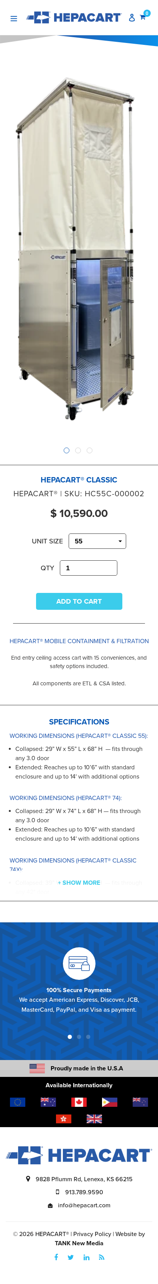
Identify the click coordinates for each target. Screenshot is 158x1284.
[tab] (67, 451)
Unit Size (47, 541)
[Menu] (14, 17)
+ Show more (79, 883)
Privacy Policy (92, 1234)
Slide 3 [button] (89, 450)
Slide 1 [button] (66, 450)
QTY (47, 568)
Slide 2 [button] (78, 450)
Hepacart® (52, 1234)
